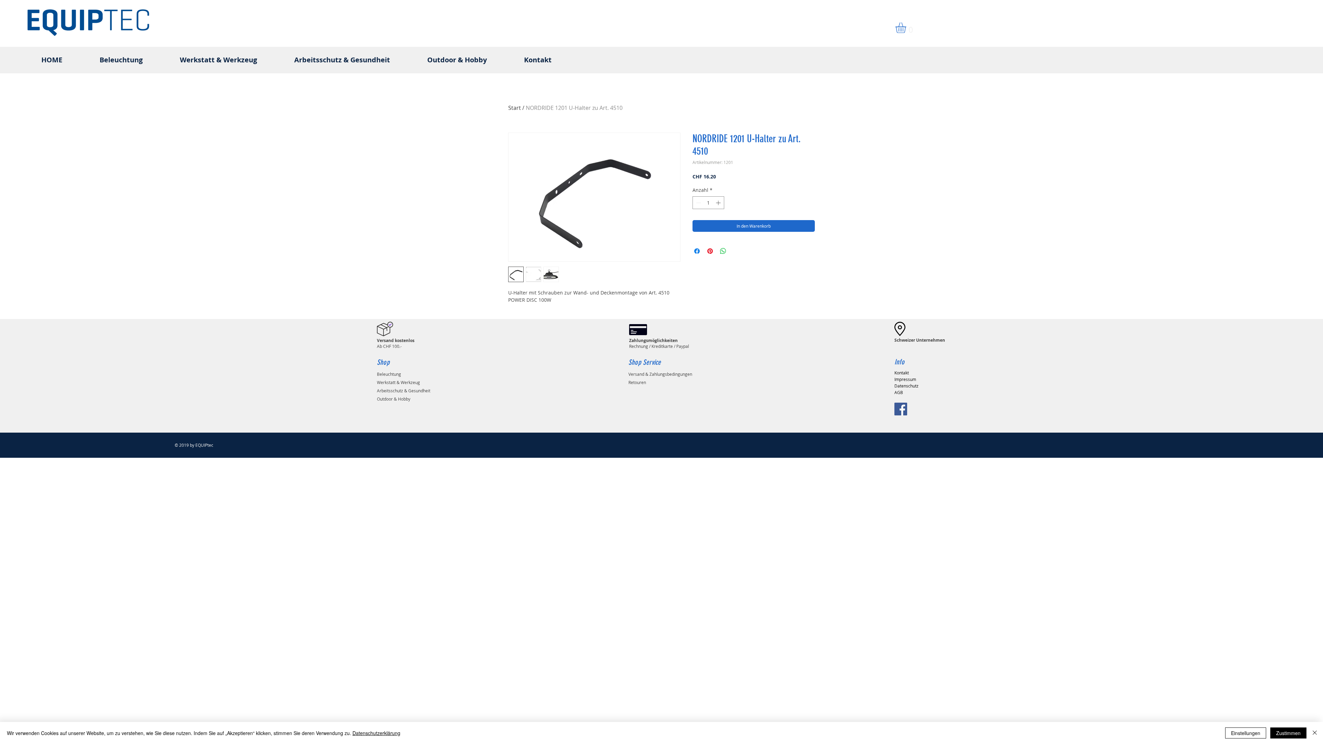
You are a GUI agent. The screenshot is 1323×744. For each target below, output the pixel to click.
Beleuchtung (389, 374)
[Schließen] (1315, 732)
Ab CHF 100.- (395, 343)
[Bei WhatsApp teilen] (723, 251)
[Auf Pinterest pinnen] (710, 251)
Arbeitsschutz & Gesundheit (403, 390)
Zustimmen (1288, 733)
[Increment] (719, 203)
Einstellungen (1245, 733)
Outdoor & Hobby (393, 399)
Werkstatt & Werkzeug (398, 382)
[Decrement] (698, 203)
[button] (907, 27)
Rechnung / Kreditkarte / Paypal (659, 343)
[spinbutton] (708, 203)
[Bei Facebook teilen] (697, 251)
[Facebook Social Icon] (900, 409)
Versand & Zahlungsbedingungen (660, 374)
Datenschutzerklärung (376, 733)
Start (514, 108)
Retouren (637, 382)
